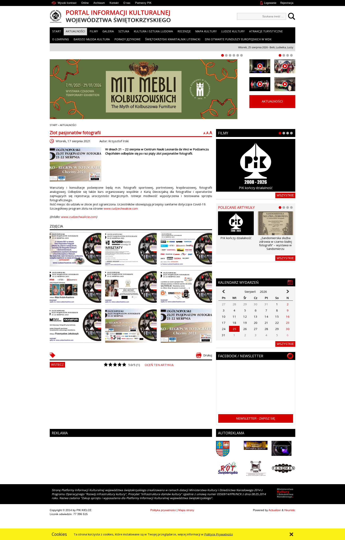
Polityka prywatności (163, 510)
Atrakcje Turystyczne (266, 31)
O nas (126, 2)
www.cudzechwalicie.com (121, 208)
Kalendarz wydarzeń (238, 282)
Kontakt (114, 2)
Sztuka (123, 31)
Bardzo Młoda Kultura (91, 39)
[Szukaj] (290, 16)
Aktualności (75, 31)
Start (56, 31)
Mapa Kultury (206, 31)
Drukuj (207, 355)
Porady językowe (127, 39)
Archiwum (99, 2)
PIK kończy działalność (256, 188)
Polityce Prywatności (218, 534)
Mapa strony (186, 510)
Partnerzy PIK (143, 2)
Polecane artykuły (236, 207)
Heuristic (289, 510)
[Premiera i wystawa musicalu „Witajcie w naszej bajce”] (284, 84)
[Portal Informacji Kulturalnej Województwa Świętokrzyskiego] (110, 16)
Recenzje (184, 31)
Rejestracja (286, 2)
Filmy (94, 31)
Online (85, 2)
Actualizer (275, 510)
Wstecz (57, 364)
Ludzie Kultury (233, 31)
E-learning (60, 39)
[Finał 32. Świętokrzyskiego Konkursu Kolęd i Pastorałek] (259, 66)
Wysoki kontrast (67, 2)
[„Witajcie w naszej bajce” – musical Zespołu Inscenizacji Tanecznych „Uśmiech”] (259, 84)
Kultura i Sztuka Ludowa (153, 31)
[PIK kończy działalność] (255, 165)
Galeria (108, 31)
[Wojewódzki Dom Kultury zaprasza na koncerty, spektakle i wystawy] (284, 66)
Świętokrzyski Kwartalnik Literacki (172, 39)
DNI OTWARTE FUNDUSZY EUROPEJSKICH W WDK (238, 39)
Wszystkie (285, 195)
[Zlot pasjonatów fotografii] (75, 164)
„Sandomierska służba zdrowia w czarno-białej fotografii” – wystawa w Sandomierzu (275, 243)
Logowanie (270, 2)
